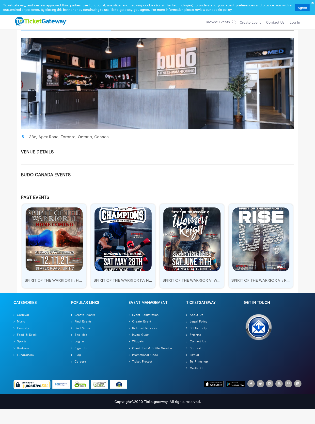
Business (23, 348)
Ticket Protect (142, 361)
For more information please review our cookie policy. (192, 9)
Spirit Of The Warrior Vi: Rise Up (264, 280)
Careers (80, 361)
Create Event (141, 321)
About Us (196, 314)
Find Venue (83, 328)
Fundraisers (25, 354)
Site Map (81, 334)
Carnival (23, 314)
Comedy (23, 328)
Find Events (83, 321)
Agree (302, 7)
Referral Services (144, 328)
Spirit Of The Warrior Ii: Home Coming (65, 280)
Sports (21, 341)
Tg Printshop (199, 361)
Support (195, 348)
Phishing (196, 334)
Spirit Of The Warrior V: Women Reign (202, 280)
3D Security (198, 328)
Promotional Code (145, 354)
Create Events (85, 314)
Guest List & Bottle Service (152, 348)
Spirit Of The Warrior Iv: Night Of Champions (142, 280)
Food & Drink (26, 334)
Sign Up (81, 348)
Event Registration (145, 314)
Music (21, 321)
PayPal (194, 354)
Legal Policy (198, 321)
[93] (40, 21)
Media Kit (197, 368)
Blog (78, 354)
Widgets (138, 341)
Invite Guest (140, 334)
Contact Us (198, 341)
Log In (79, 341)
